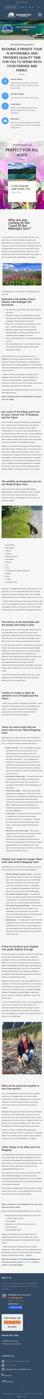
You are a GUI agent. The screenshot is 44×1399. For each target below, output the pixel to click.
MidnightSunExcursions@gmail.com (18, 1369)
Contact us (27, 1262)
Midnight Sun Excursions (19, 1295)
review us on (14, 1307)
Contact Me (11, 7)
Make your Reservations (12, 1344)
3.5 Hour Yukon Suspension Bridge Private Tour (21, 188)
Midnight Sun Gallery (11, 1341)
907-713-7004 (23, 2)
